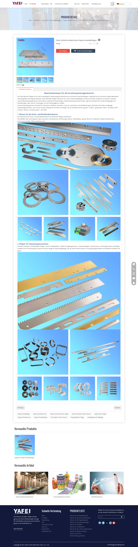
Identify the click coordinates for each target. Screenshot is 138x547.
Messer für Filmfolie (76, 524)
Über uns (44, 527)
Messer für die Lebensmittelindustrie (81, 529)
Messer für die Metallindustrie (79, 515)
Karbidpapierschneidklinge (95, 417)
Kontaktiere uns (46, 531)
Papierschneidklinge (24, 414)
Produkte (44, 518)
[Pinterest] (113, 522)
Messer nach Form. (76, 533)
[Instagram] (110, 522)
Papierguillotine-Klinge (77, 417)
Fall (43, 522)
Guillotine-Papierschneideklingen (24, 458)
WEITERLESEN (18, 529)
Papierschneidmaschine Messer (81, 414)
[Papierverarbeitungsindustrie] (31, 483)
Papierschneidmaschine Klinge (59, 414)
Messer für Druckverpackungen (79, 522)
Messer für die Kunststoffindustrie (80, 518)
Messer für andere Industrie (78, 531)
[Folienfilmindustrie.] (107, 483)
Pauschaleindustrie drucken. (62, 497)
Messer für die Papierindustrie (79, 520)
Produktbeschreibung (24, 89)
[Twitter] (106, 522)
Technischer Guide (47, 524)
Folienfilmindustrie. (97, 497)
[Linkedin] (103, 522)
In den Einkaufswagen (84, 51)
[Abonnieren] (121, 516)
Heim (43, 515)
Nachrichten (45, 529)
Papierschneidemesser (40, 414)
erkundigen (63, 51)
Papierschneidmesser (24, 417)
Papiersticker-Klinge (100, 414)
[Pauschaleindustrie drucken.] (69, 483)
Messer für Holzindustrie (77, 527)
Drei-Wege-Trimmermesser (59, 417)
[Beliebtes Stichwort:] (112, 3)
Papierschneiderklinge (40, 417)
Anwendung (45, 520)
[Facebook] (99, 522)
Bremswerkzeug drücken (77, 536)
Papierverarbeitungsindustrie (24, 497)
